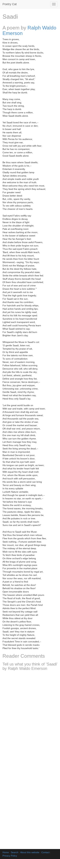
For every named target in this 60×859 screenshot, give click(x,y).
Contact (45, 852)
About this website (29, 852)
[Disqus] (30, 717)
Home (5, 852)
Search (14, 852)
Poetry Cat (9, 4)
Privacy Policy (9, 855)
